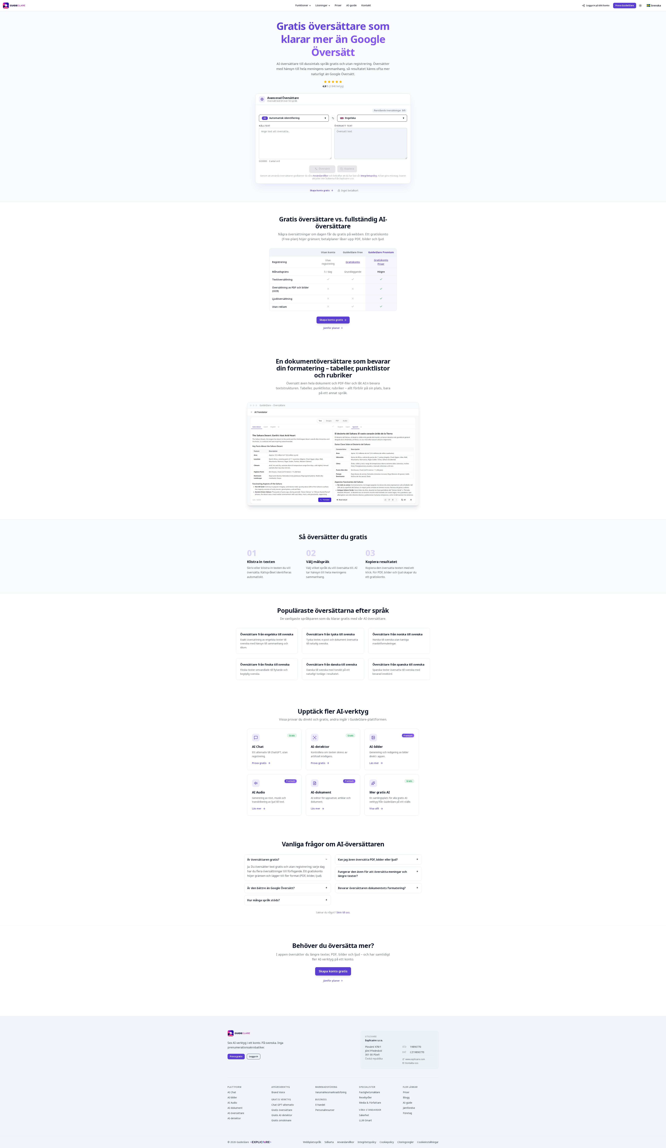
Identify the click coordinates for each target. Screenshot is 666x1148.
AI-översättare (236, 1113)
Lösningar (321, 5)
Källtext (264, 125)
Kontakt (366, 5)
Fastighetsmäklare (369, 1092)
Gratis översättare (281, 1110)
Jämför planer (331, 328)
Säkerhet (364, 1115)
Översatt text (343, 125)
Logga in (253, 1056)
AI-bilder (232, 1097)
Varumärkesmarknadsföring (330, 1092)
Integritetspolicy (367, 1142)
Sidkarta (329, 1142)
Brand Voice (278, 1092)
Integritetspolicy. (369, 175)
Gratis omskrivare (281, 1120)
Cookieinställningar (427, 1142)
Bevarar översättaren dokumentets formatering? (372, 888)
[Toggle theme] (640, 5)
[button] (653, 5)
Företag (407, 1113)
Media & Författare (370, 1102)
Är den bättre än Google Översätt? (271, 888)
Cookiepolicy (387, 1142)
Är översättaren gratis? (263, 859)
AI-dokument (235, 1107)
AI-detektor (234, 1118)
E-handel (320, 1104)
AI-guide (351, 5)
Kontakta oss (411, 1063)
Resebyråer (365, 1097)
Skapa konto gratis (320, 190)
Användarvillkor (320, 175)
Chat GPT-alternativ (282, 1104)
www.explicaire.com (415, 1059)
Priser (338, 5)
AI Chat (232, 1092)
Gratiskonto (353, 262)
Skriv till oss (343, 912)
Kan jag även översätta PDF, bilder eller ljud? (368, 859)
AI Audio (232, 1102)
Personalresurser (324, 1110)
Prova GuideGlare (624, 5)
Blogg (406, 1097)
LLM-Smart (365, 1120)
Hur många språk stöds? (263, 900)
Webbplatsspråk (312, 1142)
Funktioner (301, 5)
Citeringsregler (405, 1142)
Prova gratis (236, 1056)
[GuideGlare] (239, 1033)
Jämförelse (409, 1107)
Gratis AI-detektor (281, 1115)
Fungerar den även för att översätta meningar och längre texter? (372, 874)
